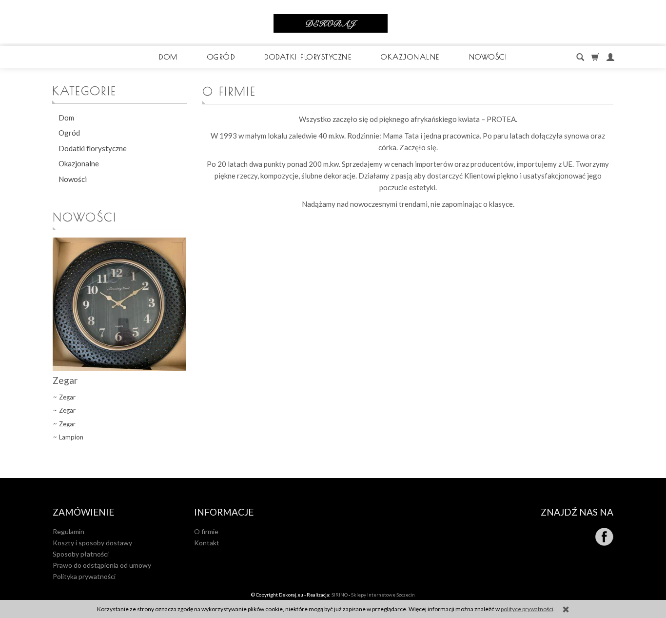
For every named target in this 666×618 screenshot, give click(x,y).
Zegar (65, 380)
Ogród (221, 57)
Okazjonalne (410, 57)
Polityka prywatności (84, 576)
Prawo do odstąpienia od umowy (102, 565)
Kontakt (206, 542)
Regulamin (68, 531)
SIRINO (340, 595)
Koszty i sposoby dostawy (92, 542)
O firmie (206, 531)
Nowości (488, 57)
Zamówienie (83, 512)
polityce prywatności (527, 609)
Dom (168, 57)
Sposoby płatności (81, 554)
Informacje (224, 512)
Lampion (71, 437)
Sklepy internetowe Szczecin (383, 595)
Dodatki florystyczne (308, 57)
